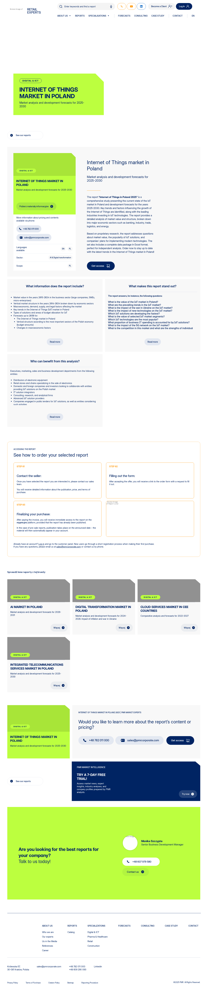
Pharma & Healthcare (98, 936)
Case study (171, 926)
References (47, 946)
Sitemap (70, 983)
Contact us (133, 871)
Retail (90, 941)
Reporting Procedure (89, 983)
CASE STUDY (157, 16)
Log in (41, 544)
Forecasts (124, 16)
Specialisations (97, 16)
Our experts (47, 936)
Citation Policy (54, 983)
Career (45, 950)
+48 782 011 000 (31, 229)
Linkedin (98, 966)
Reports (80, 16)
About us (47, 926)
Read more (55, 341)
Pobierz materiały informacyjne (34, 206)
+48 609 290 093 (77, 969)
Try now (185, 794)
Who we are (48, 932)
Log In (182, 6)
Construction (94, 946)
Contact (178, 16)
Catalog (71, 932)
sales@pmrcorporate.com (36, 237)
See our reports (23, 135)
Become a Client (159, 6)
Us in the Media (49, 941)
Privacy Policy (12, 983)
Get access (97, 265)
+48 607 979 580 (141, 861)
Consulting (141, 16)
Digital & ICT (93, 932)
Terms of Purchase (33, 983)
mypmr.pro (22, 522)
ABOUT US (62, 16)
